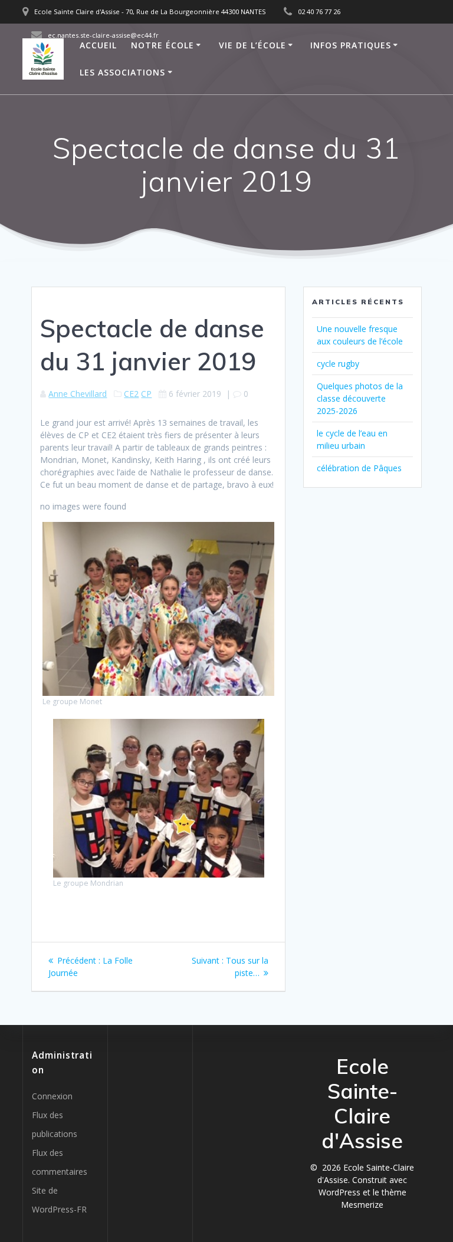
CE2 (131, 393)
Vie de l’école (252, 45)
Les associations (122, 72)
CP (146, 393)
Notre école (162, 45)
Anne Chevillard (77, 393)
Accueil (98, 45)
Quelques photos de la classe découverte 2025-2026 (360, 398)
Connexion (52, 1096)
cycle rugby (338, 363)
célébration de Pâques (359, 468)
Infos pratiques (350, 45)
